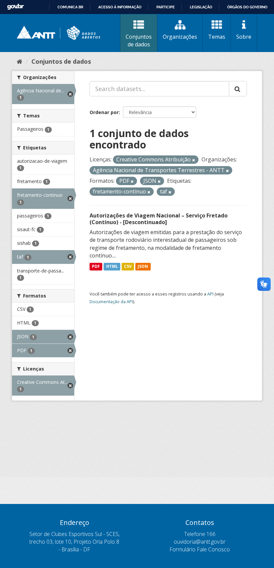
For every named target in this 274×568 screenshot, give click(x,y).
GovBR (15, 7)
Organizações (180, 36)
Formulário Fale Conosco (199, 549)
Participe (165, 7)
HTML (112, 266)
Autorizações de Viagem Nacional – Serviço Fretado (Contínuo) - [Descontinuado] (159, 219)
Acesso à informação (119, 7)
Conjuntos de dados (139, 40)
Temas (216, 36)
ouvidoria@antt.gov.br (200, 541)
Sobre (243, 36)
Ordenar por (104, 112)
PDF (96, 266)
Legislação (201, 7)
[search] (238, 88)
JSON (143, 266)
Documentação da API (111, 302)
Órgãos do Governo (247, 7)
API (210, 294)
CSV (128, 266)
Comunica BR (70, 7)
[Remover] (193, 159)
